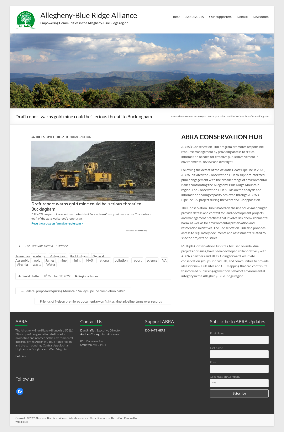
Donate (242, 17)
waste (37, 264)
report (137, 260)
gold (37, 260)
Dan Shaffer (87, 330)
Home (176, 17)
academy (38, 256)
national (104, 260)
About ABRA (194, 17)
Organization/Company (225, 376)
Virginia (22, 264)
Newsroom (261, 17)
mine (63, 260)
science (152, 260)
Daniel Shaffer (30, 276)
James (50, 260)
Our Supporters (220, 17)
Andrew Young (89, 334)
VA (164, 260)
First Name (217, 333)
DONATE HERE (155, 330)
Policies (20, 356)
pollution (121, 260)
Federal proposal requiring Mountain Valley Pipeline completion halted (73, 291)
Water (50, 264)
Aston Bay (57, 256)
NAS (89, 260)
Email (213, 362)
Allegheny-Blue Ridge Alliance (88, 15)
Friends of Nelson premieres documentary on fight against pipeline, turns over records (103, 301)
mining (76, 260)
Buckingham (79, 256)
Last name (216, 348)
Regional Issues (88, 276)
